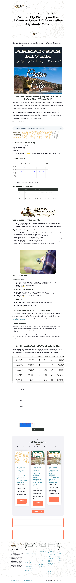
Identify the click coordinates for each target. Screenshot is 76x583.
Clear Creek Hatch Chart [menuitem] (30, 562)
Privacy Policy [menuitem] (50, 558)
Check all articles (38, 511)
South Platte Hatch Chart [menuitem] (29, 558)
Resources (55, 6)
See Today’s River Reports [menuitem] (30, 553)
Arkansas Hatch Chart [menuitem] (29, 568)
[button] (14, 128)
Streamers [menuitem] (59, 562)
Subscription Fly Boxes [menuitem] (60, 554)
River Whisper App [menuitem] (51, 554)
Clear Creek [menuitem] (41, 555)
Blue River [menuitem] (41, 564)
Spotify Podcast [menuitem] (51, 568)
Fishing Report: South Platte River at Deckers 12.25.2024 (54, 478)
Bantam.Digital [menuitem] (29, 580)
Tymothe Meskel (39, 33)
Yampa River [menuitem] (41, 562)
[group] (38, 128)
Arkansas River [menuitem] (42, 566)
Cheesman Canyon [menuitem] (42, 553)
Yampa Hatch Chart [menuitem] (28, 566)
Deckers (35, 470)
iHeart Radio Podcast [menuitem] (50, 572)
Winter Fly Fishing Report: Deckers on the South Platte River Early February (37, 480)
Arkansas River (26, 13)
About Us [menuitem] (49, 556)
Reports (32, 6)
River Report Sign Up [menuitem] (51, 552)
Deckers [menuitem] (40, 556)
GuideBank (40, 6)
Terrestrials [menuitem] (59, 560)
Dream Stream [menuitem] (41, 558)
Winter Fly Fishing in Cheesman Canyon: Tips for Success (22, 478)
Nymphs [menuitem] (58, 556)
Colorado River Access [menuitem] (29, 557)
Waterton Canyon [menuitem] (42, 551)
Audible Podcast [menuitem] (51, 569)
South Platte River (21, 467)
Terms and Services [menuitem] (15, 580)
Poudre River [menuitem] (41, 560)
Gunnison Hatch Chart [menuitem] (29, 570)
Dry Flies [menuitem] (58, 558)
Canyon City (51, 13)
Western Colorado (42, 13)
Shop (48, 6)
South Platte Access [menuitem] (29, 555)
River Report (33, 13)
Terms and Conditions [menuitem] (50, 561)
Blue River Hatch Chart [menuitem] (29, 564)
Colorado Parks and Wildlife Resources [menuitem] (51, 565)
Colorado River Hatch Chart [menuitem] (30, 560)
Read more (21, 500)
